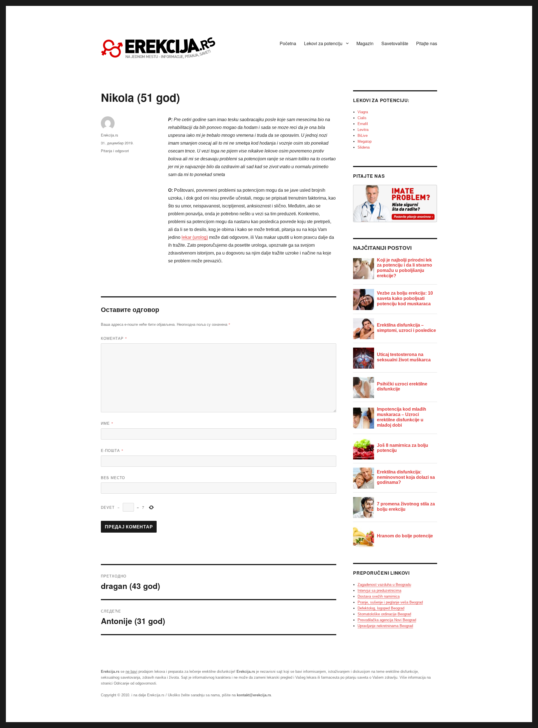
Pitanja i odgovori (115, 150)
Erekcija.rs (109, 135)
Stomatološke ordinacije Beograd (384, 614)
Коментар (114, 338)
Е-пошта (112, 450)
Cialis (362, 118)
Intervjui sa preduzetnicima (379, 590)
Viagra (363, 112)
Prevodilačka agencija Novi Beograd (387, 620)
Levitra (363, 130)
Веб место (113, 477)
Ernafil (363, 124)
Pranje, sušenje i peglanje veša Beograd (390, 602)
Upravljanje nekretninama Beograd (385, 626)
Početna (288, 43)
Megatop (365, 141)
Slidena (364, 147)
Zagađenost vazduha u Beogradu (384, 585)
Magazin (365, 43)
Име (107, 423)
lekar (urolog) (195, 237)
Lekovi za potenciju (323, 43)
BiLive (363, 135)
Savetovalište (394, 43)
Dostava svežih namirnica (379, 596)
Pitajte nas (426, 43)
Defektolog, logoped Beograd (381, 608)
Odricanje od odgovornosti (135, 683)
